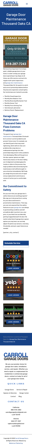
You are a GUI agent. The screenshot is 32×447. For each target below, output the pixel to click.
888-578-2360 (16, 410)
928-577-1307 (16, 421)
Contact (13, 396)
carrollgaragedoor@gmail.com (16, 412)
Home (5, 337)
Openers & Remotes (10, 393)
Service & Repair (22, 390)
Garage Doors (9, 390)
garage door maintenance (14, 83)
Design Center (24, 393)
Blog (20, 396)
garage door (18, 207)
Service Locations (14, 337)
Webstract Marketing (16, 443)
